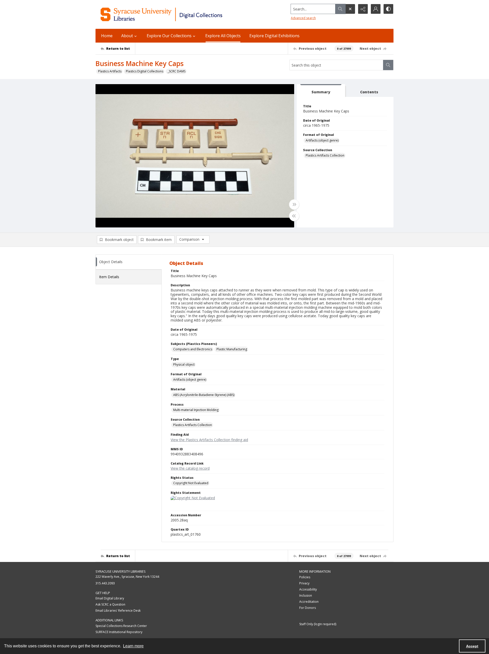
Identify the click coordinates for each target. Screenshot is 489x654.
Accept (472, 646)
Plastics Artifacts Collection (325, 155)
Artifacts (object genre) (322, 140)
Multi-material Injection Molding (196, 410)
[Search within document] (388, 65)
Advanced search (303, 18)
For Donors (307, 608)
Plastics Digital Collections (144, 71)
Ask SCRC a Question (110, 604)
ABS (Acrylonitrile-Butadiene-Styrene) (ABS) (203, 395)
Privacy (304, 583)
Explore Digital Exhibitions (274, 36)
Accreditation (309, 601)
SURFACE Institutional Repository (119, 632)
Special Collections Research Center (121, 626)
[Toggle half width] (294, 216)
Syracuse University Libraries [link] (121, 571)
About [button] (127, 36)
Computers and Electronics (192, 349)
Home (107, 36)
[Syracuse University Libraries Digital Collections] (176, 14)
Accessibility (308, 589)
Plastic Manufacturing (231, 349)
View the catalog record (190, 468)
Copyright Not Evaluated (190, 483)
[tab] (321, 90)
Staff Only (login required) (317, 624)
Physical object (184, 364)
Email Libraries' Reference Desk (118, 610)
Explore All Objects (223, 36)
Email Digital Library (110, 598)
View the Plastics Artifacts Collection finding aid (209, 439)
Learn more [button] (133, 646)
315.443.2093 (105, 583)
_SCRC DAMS (176, 71)
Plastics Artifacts (109, 71)
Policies (304, 577)
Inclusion (305, 595)
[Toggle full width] (294, 204)
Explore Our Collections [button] (169, 36)
